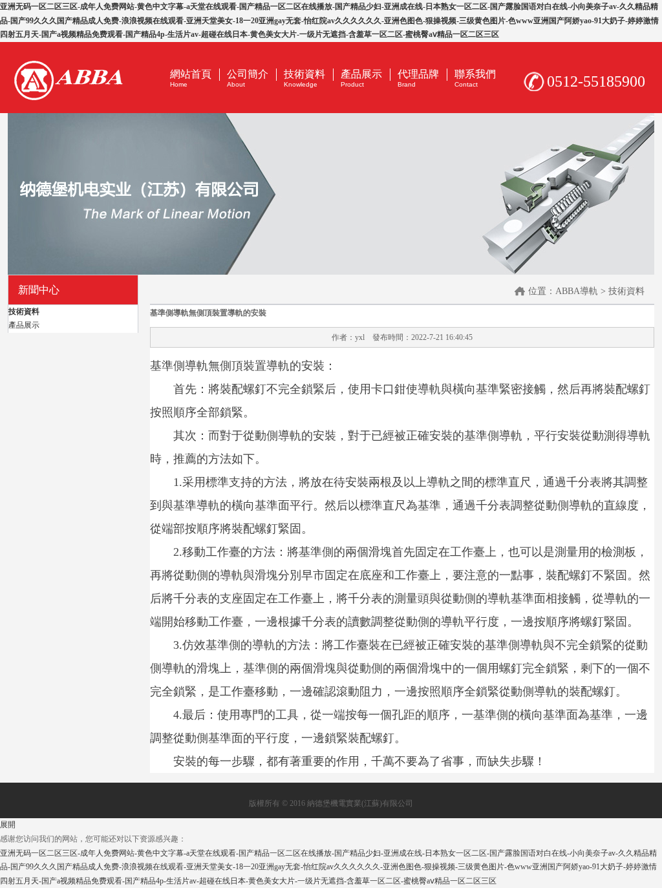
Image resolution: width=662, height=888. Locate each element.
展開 (8, 824)
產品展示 (23, 325)
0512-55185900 (596, 81)
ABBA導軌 (576, 291)
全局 (331, 194)
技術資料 (23, 311)
